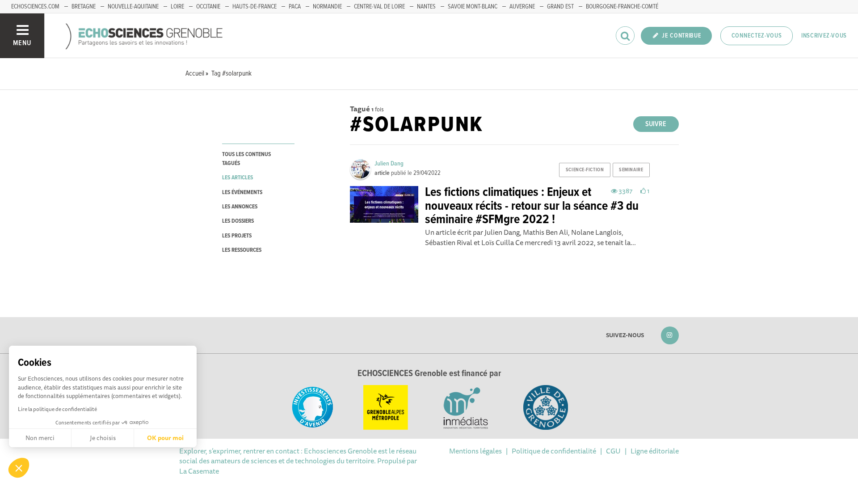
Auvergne (522, 7)
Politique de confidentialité (554, 451)
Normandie (327, 7)
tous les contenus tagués (246, 159)
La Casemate (199, 471)
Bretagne (84, 7)
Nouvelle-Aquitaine (133, 7)
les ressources (241, 250)
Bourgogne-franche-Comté (622, 7)
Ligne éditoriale (655, 451)
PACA (295, 7)
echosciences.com (35, 7)
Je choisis (103, 438)
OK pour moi (165, 438)
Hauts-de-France (254, 7)
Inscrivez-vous (824, 36)
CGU (613, 451)
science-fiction (585, 170)
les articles (237, 178)
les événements (242, 192)
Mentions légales (475, 451)
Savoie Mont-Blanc (472, 7)
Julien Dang (389, 164)
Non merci (40, 438)
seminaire (631, 170)
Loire (177, 7)
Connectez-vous (757, 36)
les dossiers (238, 221)
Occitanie (208, 7)
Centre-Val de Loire (379, 7)
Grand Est (560, 7)
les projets (237, 236)
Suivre (655, 124)
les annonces (239, 207)
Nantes (426, 7)
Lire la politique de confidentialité (57, 409)
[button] (18, 468)
